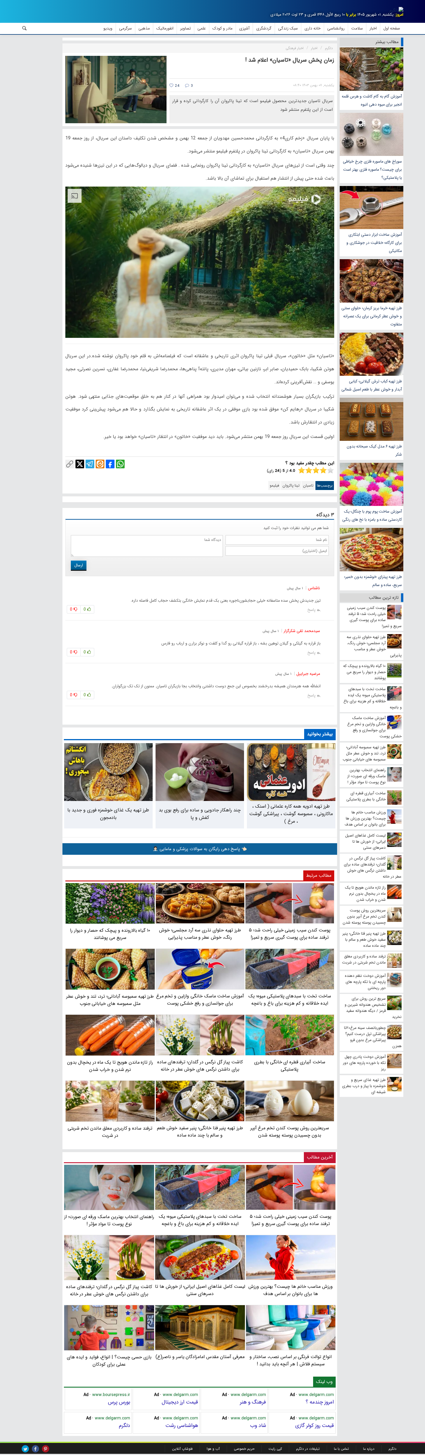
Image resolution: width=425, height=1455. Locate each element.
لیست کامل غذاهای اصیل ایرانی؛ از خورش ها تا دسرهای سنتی (200, 1290)
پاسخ (311, 610)
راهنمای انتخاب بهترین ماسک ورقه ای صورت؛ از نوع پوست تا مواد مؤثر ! (109, 1220)
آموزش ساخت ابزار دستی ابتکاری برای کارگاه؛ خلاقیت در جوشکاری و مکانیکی (374, 242)
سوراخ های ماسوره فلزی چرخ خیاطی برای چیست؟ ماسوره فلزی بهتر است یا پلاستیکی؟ (372, 169)
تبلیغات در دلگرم (308, 1449)
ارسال (78, 565)
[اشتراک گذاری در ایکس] (79, 464)
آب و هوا (213, 1449)
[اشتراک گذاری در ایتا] (100, 464)
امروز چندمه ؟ (320, 1402)
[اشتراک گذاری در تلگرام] (90, 464)
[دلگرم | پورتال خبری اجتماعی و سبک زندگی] (396, 10)
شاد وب (258, 1425)
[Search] (24, 28)
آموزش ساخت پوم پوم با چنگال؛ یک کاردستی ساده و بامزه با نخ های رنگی (372, 515)
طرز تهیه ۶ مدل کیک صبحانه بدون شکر (374, 450)
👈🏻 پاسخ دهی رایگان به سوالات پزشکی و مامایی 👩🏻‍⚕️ (200, 849)
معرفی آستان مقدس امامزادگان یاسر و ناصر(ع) (200, 1356)
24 (176, 86)
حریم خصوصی (244, 1449)
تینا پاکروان (291, 485)
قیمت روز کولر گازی (314, 1425)
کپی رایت (275, 1449)
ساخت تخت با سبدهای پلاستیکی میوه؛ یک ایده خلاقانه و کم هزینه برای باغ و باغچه (200, 1220)
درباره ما (368, 1449)
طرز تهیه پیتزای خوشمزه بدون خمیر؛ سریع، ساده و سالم (373, 581)
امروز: (399, 15)
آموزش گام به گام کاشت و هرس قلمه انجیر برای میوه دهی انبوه (372, 100)
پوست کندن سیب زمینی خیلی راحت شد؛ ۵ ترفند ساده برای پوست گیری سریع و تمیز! (290, 1220)
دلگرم (124, 1425)
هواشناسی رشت (181, 1425)
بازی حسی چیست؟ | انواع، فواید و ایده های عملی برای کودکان (109, 1360)
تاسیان (308, 485)
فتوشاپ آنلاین (182, 1449)
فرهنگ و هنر (253, 1402)
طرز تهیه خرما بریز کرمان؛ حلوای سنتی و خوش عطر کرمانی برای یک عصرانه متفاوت (371, 316)
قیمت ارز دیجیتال (180, 1402)
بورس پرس (119, 1402)
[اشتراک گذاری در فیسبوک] (110, 464)
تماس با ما (341, 1449)
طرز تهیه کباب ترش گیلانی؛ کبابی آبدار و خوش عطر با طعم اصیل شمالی (371, 385)
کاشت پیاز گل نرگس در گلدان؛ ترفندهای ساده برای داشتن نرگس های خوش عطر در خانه (109, 1290)
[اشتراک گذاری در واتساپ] (120, 464)
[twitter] (25, 1448)
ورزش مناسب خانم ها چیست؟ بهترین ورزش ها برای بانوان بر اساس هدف (290, 1290)
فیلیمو (274, 485)
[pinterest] (45, 1448)
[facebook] (35, 1448)
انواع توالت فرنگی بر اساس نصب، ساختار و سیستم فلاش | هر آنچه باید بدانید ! (291, 1360)
